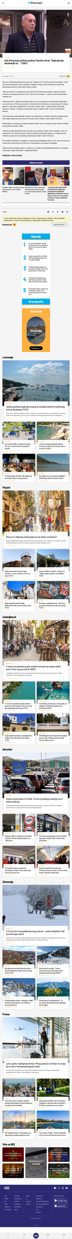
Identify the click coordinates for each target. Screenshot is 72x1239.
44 (15, 843)
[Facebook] (55, 1188)
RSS (37, 1209)
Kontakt (38, 1212)
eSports (17, 1201)
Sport (6, 1198)
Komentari (64, 76)
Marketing (39, 1196)
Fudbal (59, 1149)
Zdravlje (7, 1207)
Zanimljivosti (9, 616)
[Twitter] (59, 1188)
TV (27, 1198)
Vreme (28, 1204)
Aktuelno (6, 57)
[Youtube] (67, 1188)
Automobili (17, 1207)
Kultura (16, 1196)
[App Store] (61, 1206)
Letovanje (7, 357)
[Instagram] (63, 1188)
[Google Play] (61, 1200)
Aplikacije (39, 1207)
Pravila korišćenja (42, 1201)
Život (6, 1204)
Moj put (6, 487)
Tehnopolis (17, 1204)
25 (18, 1175)
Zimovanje (7, 881)
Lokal (16, 1209)
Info (36, 1158)
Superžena (17, 1198)
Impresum (39, 1198)
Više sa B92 (8, 1144)
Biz (5, 1201)
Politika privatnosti (42, 1204)
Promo (6, 1014)
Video (28, 1196)
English (28, 1201)
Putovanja (7, 1209)
